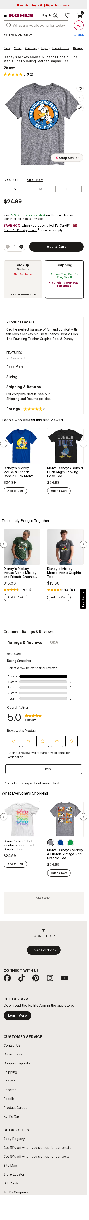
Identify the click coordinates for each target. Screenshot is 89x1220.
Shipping (64, 265)
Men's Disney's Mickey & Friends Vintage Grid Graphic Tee (65, 854)
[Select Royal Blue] (60, 842)
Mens (17, 48)
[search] (9, 25)
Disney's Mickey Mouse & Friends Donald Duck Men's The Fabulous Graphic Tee (21, 472)
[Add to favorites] (80, 88)
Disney (78, 48)
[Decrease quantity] (8, 247)
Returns (32, 399)
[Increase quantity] (21, 247)
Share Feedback (43, 950)
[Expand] (80, 107)
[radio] (23, 279)
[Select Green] (70, 842)
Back (8, 48)
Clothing (31, 48)
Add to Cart (15, 490)
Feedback (83, 599)
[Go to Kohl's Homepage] (21, 15)
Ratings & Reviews (24, 642)
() (28, 589)
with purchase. (43, 5)
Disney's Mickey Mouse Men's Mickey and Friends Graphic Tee (20, 573)
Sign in (8, 218)
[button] (18, 74)
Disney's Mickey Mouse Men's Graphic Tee (64, 573)
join (19, 218)
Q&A (54, 642)
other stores (29, 294)
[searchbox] (36, 25)
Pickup (23, 265)
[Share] (80, 98)
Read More (15, 367)
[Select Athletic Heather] (50, 842)
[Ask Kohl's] (79, 25)
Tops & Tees (60, 48)
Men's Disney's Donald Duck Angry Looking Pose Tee (65, 472)
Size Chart (35, 180)
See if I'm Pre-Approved (20, 230)
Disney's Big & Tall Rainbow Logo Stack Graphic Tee (19, 845)
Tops (44, 48)
